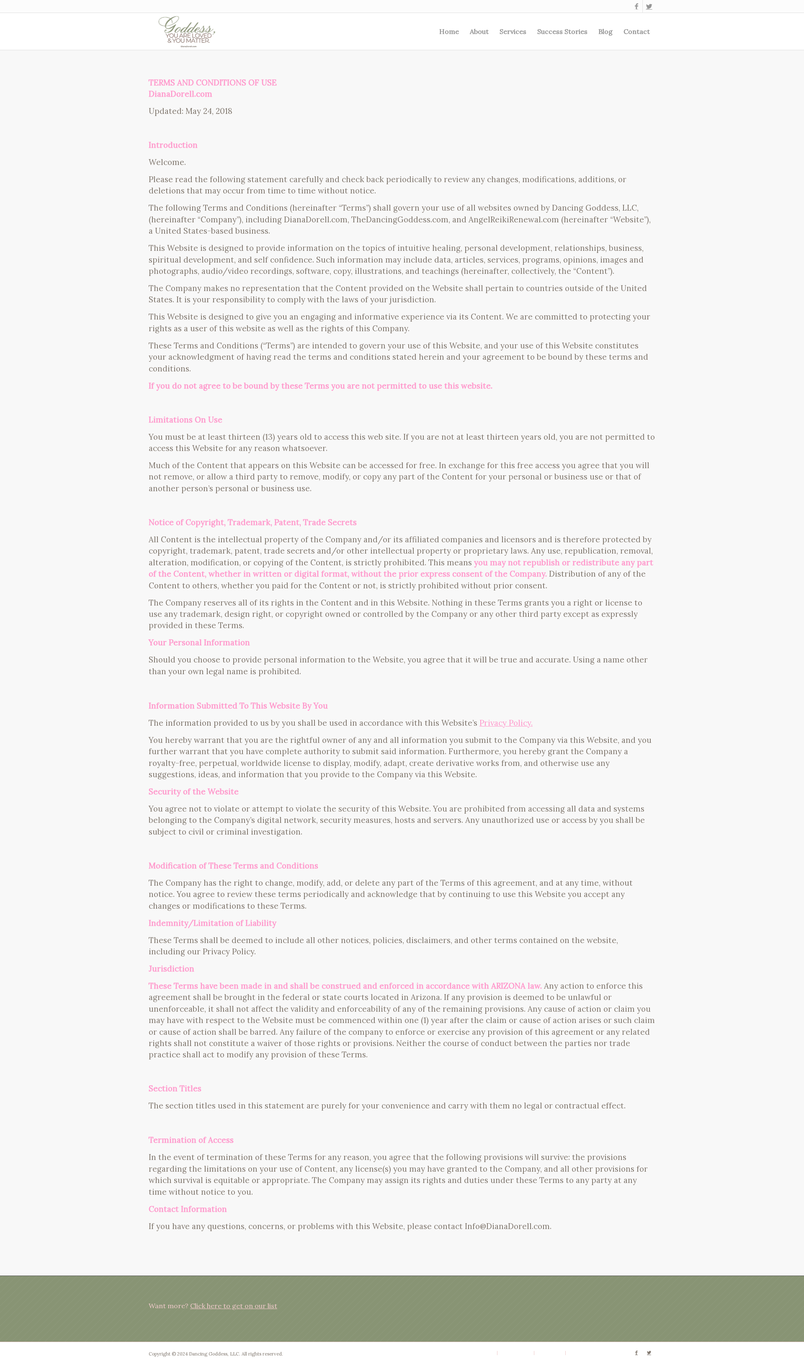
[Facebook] (636, 6)
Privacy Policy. (506, 723)
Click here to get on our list (233, 1306)
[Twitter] (649, 6)
